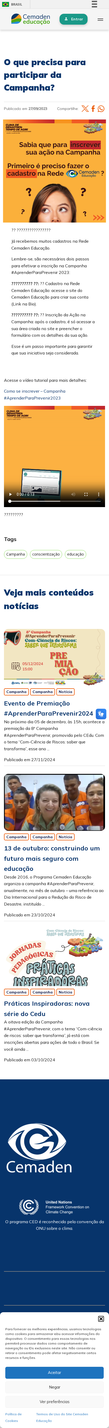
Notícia (65, 691)
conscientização (46, 554)
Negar (54, 1387)
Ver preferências (55, 1401)
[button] (101, 1318)
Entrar (77, 19)
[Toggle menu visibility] (100, 19)
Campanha (15, 554)
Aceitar (54, 1372)
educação (75, 554)
